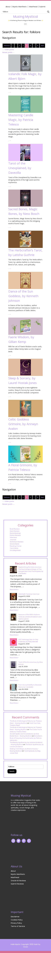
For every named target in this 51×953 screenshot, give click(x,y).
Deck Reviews (14, 531)
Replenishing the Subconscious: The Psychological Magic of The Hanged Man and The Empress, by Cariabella (30, 570)
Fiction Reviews (15, 535)
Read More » (14, 590)
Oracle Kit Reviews (18, 880)
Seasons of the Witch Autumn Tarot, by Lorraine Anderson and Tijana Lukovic (29, 617)
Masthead (33, 6)
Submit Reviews (17, 884)
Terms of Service (18, 926)
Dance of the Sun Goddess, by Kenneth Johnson (23, 296)
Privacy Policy (16, 923)
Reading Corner (15, 546)
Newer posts (8, 52)
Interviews (13, 537)
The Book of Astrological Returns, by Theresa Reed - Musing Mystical (26, 722)
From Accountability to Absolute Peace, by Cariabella (29, 686)
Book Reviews (15, 529)
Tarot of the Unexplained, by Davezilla (19, 168)
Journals (13, 540)
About (8, 6)
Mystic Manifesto (20, 6)
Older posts (8, 49)
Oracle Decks (14, 544)
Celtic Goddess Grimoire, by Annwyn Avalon (23, 424)
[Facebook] (24, 841)
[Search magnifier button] (48, 11)
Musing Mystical (25, 16)
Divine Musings (15, 533)
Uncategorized (15, 550)
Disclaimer (15, 916)
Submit (42, 6)
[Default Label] (29, 841)
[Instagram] (13, 841)
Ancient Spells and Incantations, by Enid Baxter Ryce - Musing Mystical (24, 735)
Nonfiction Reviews (16, 542)
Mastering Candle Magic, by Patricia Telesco (20, 119)
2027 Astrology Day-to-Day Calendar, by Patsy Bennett (28, 640)
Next (42, 46)
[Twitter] (18, 841)
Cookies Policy (17, 920)
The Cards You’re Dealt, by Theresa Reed (26, 731)
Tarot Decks (14, 548)
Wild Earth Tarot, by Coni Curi (28, 594)
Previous (7, 46)
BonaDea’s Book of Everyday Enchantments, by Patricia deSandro (26, 738)
